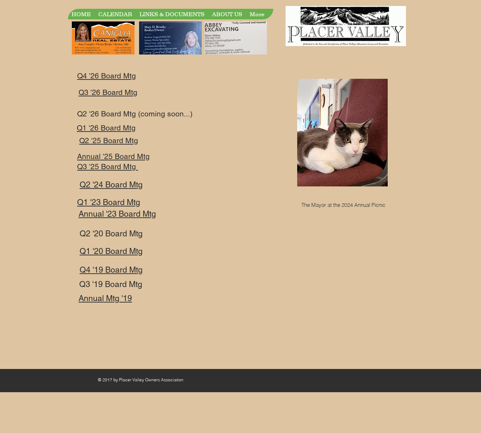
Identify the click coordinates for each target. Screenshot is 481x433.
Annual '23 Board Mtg (117, 213)
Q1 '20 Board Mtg (111, 251)
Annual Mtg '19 (105, 298)
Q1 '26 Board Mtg (106, 127)
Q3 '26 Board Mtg (108, 92)
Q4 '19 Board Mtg (111, 269)
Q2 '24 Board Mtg (111, 184)
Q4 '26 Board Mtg (106, 75)
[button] (172, 14)
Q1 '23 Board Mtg (108, 202)
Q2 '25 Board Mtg (108, 140)
